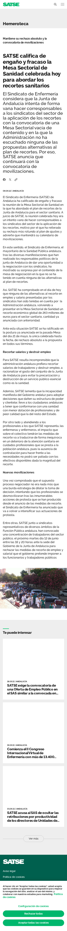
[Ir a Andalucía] (11, 4)
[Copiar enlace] (16, 179)
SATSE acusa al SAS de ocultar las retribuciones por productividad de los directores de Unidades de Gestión (33, 818)
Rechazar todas (33, 913)
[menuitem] (9, 871)
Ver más (33, 838)
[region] (33, 906)
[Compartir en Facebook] (4, 179)
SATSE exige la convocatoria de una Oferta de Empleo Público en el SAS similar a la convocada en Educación (32, 691)
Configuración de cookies (33, 906)
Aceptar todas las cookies (33, 922)
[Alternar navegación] (62, 4)
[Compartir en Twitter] (10, 179)
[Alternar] (55, 4)
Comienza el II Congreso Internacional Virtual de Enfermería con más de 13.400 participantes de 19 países (30, 755)
